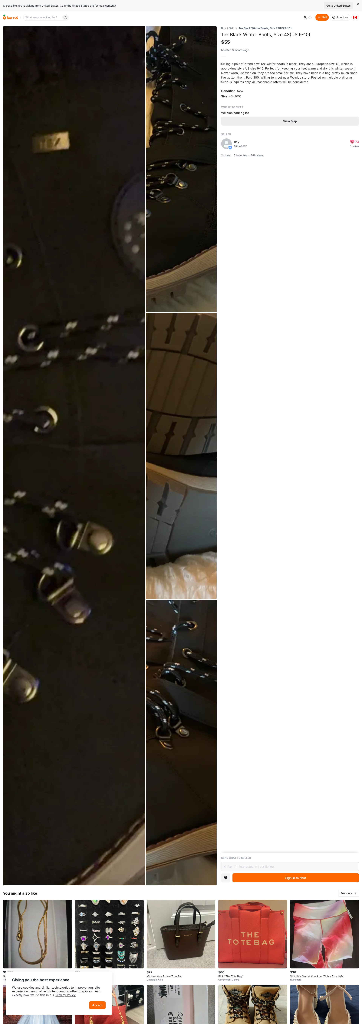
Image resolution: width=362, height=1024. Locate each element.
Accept (97, 1005)
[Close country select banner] (357, 4)
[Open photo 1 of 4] (74, 455)
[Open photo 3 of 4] (181, 456)
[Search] (65, 17)
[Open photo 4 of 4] (181, 743)
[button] (348, 893)
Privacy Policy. (65, 995)
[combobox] (42, 17)
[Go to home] (10, 17)
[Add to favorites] (225, 877)
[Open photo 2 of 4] (181, 169)
